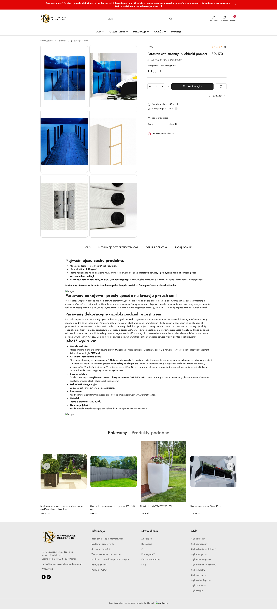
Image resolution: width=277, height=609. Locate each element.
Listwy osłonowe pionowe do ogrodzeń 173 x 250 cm (112, 507)
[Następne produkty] (230, 466)
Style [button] (194, 531)
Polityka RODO (99, 569)
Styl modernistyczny (201, 580)
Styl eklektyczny (199, 554)
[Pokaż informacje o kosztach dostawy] (176, 108)
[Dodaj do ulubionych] (221, 86)
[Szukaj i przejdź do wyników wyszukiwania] (171, 19)
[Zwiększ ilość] (162, 87)
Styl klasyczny (198, 538)
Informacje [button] (98, 531)
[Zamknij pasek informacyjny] (235, 4)
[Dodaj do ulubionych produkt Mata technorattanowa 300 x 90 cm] (233, 444)
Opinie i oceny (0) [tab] (156, 247)
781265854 (47, 569)
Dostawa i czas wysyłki (102, 544)
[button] (64, 76)
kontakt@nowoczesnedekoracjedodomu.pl (62, 564)
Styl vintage (197, 590)
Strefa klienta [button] (149, 531)
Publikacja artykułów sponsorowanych (110, 559)
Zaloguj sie (146, 538)
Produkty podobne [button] (150, 432)
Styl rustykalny (198, 569)
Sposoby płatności (100, 549)
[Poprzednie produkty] (46, 466)
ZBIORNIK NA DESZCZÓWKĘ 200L (156, 506)
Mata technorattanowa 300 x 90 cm (205, 506)
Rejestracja (146, 544)
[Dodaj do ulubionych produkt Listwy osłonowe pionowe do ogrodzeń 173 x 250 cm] (133, 444)
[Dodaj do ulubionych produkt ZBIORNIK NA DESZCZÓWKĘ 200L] (183, 444)
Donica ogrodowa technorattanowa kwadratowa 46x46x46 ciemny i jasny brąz (61, 507)
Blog (143, 564)
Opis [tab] (88, 247)
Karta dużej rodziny (150, 559)
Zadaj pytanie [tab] (183, 247)
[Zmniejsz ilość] (150, 87)
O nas (144, 549)
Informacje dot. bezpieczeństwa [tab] (118, 247)
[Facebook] (44, 577)
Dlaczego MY (148, 554)
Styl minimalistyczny (201, 559)
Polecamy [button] (117, 432)
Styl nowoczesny (199, 544)
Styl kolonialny (198, 585)
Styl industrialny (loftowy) (203, 549)
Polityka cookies (99, 564)
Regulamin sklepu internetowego (107, 538)
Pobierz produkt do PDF (163, 133)
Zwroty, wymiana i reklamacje (105, 554)
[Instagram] (49, 577)
